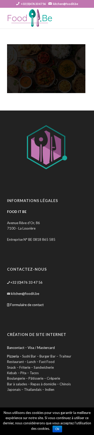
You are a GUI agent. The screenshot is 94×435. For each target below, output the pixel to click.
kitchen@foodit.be (65, 3)
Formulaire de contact (27, 305)
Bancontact (15, 348)
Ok (57, 429)
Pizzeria (13, 356)
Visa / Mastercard (41, 348)
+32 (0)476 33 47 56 (33, 3)
